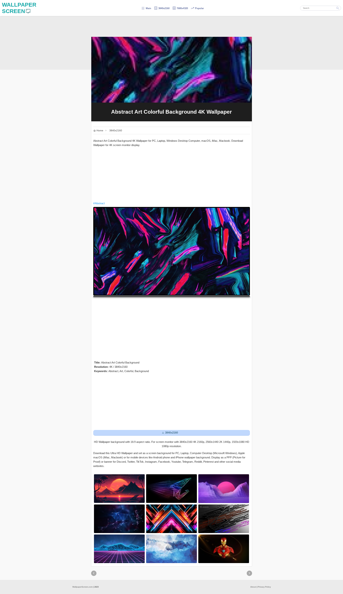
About (253, 587)
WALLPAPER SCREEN (19, 8)
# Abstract (99, 203)
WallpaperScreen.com (82, 587)
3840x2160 (162, 8)
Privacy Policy (264, 587)
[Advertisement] (171, 174)
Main (146, 8)
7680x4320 (180, 8)
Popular (197, 8)
